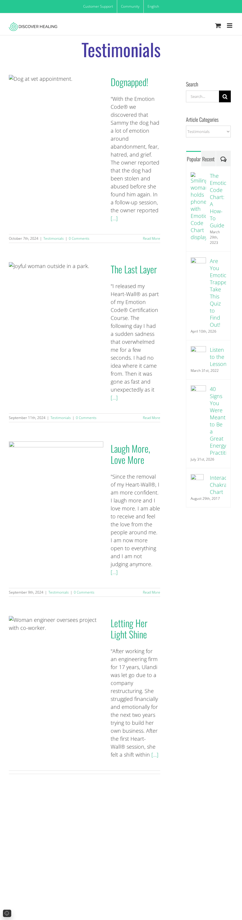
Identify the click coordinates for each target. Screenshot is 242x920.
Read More (151, 238)
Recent (208, 159)
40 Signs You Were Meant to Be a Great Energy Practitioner (218, 420)
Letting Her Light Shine (56, 645)
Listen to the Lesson (218, 356)
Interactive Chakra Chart (218, 484)
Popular (194, 159)
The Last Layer (56, 291)
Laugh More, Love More (56, 471)
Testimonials (53, 238)
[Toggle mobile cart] (218, 25)
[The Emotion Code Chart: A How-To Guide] (198, 176)
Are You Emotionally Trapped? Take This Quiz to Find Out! (218, 292)
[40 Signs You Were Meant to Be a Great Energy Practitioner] (198, 389)
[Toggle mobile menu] (230, 25)
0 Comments (79, 238)
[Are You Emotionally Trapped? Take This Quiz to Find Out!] (198, 261)
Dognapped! (56, 104)
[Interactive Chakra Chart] (197, 478)
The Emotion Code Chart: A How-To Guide (218, 200)
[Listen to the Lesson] (198, 350)
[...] (114, 218)
